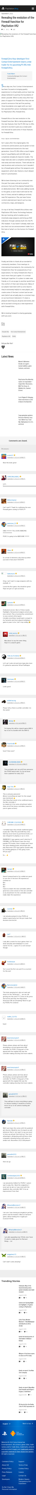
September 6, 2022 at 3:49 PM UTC (16, 605)
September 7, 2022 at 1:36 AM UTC (16, 964)
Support (21, 1461)
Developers (6, 1479)
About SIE (5, 1465)
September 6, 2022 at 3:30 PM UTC (16, 479)
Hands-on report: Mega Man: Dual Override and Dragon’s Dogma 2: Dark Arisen (27, 1389)
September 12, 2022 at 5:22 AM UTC (18, 1232)
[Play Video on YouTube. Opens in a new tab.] (30, 254)
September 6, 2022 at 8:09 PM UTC (16, 824)
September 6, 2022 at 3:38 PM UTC (16, 502)
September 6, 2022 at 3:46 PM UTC (16, 552)
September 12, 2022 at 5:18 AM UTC (16, 1207)
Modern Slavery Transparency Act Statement (25, 1481)
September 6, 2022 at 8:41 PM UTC (17, 723)
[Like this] (24, 1298)
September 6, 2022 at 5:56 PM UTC (16, 746)
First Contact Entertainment (18, 332)
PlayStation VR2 (6, 336)
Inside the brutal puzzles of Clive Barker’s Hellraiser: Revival (26, 1339)
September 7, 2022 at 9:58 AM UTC (16, 1019)
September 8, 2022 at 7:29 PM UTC (16, 1123)
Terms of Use (23, 1465)
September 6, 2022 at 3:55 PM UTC (18, 635)
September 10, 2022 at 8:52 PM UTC (18, 764)
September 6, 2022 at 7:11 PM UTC (16, 789)
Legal (4, 1476)
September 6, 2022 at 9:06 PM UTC (16, 871)
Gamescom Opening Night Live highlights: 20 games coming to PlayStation (26, 1305)
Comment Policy (7, 1461)
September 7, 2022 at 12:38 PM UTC (16, 1040)
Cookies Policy (24, 1468)
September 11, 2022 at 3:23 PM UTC (18, 1096)
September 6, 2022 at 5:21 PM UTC (16, 703)
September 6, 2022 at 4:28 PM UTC (16, 658)
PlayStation (11, 8)
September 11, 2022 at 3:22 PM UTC (16, 1156)
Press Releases (7, 1472)
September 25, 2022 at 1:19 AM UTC (16, 1256)
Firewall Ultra (5, 332)
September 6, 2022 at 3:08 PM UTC (16, 457)
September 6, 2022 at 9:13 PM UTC (16, 911)
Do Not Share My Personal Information (9, 1488)
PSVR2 (14, 336)
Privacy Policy (6, 1468)
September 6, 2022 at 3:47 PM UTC (16, 576)
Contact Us (22, 1476)
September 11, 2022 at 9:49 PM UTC (16, 1178)
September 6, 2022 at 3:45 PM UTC (16, 525)
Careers (21, 1472)
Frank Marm (11, 74)
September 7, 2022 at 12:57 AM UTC (16, 936)
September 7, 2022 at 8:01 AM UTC (16, 987)
